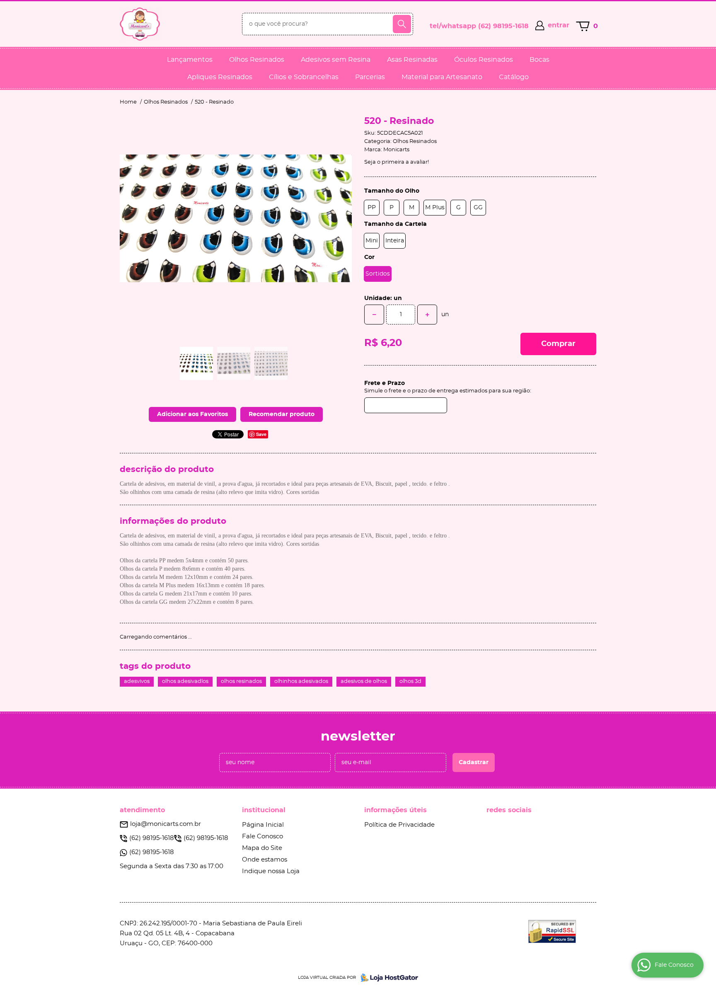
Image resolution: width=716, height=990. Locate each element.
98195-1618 (503, 26)
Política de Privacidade (399, 825)
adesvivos (137, 681)
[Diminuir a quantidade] (374, 314)
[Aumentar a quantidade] (427, 314)
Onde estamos (264, 860)
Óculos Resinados (483, 59)
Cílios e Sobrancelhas (304, 77)
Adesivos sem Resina (335, 59)
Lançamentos (190, 59)
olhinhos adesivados (301, 681)
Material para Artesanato (442, 77)
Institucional (263, 810)
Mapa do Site (262, 848)
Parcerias (370, 77)
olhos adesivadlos (185, 681)
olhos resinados (241, 681)
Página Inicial (263, 825)
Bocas (539, 59)
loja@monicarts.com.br (165, 824)
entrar (558, 25)
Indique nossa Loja (271, 871)
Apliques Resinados (219, 77)
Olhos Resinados (256, 59)
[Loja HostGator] (387, 977)
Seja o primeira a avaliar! (396, 162)
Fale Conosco (262, 836)
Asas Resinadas (412, 59)
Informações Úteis (395, 810)
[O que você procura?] (402, 24)
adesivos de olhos (364, 681)
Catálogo (514, 77)
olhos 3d (410, 681)
